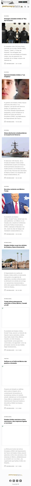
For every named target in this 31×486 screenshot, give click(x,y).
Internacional (8, 242)
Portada (6, 358)
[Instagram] (17, 481)
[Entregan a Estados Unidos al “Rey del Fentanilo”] (15, 33)
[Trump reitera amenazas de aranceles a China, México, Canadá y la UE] (15, 317)
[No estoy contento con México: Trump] (15, 203)
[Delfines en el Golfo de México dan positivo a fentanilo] (15, 376)
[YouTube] (20, 481)
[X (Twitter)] (14, 481)
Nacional (6, 16)
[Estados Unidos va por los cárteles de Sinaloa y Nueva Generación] (15, 259)
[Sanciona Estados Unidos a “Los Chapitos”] (15, 89)
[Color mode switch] (22, 6)
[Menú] (28, 6)
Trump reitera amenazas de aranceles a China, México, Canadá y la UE (15, 303)
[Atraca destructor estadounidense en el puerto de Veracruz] (15, 147)
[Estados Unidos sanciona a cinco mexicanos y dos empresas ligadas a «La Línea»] (15, 435)
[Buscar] (25, 6)
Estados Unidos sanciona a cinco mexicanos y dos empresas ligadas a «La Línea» (15, 421)
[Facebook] (10, 481)
